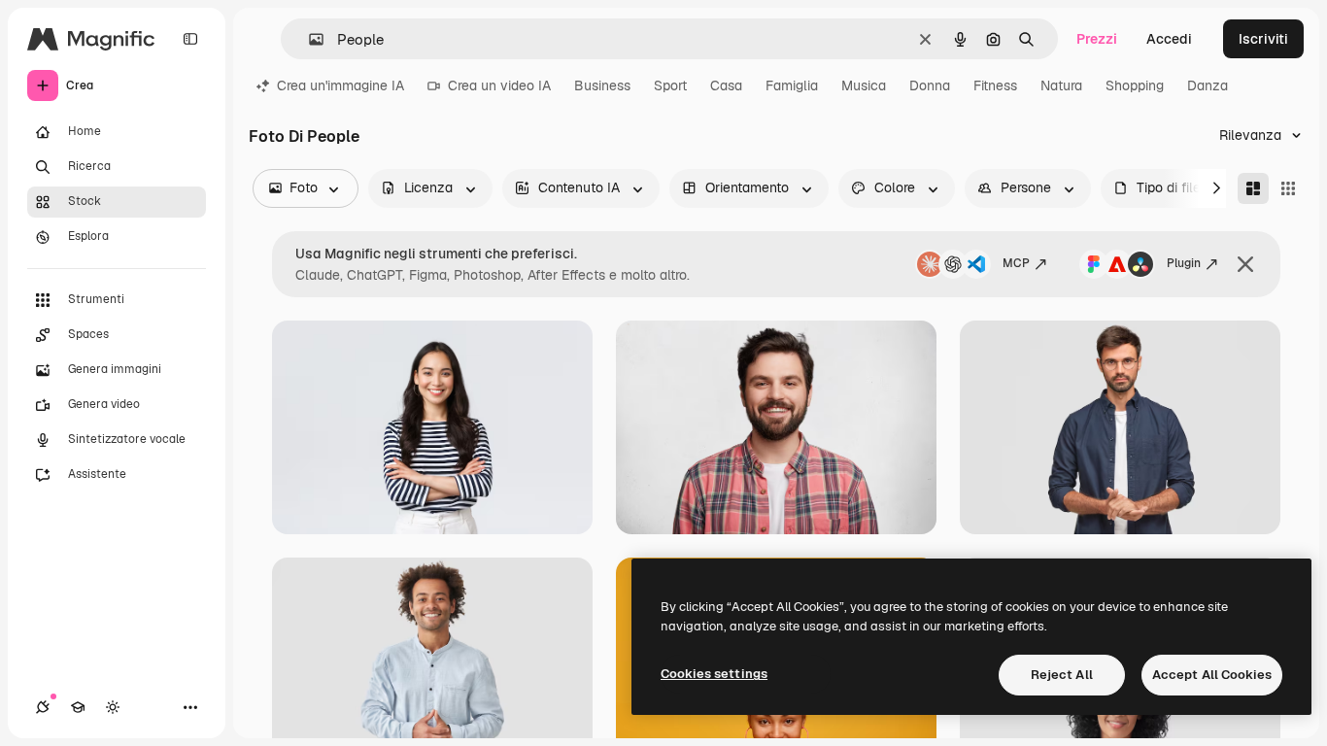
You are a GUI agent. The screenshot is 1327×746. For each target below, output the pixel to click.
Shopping (1135, 85)
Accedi (1169, 39)
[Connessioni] (42, 707)
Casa (726, 85)
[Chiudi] (1245, 264)
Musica (863, 85)
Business (602, 85)
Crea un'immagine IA (340, 85)
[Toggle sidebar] (190, 38)
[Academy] (77, 707)
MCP (1016, 263)
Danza (1207, 85)
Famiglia (792, 85)
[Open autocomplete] (308, 39)
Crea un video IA (499, 85)
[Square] (1288, 188)
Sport (670, 85)
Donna (929, 85)
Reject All (1062, 674)
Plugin (1184, 263)
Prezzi (1096, 39)
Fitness (995, 85)
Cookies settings (714, 673)
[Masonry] (1253, 188)
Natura (1061, 85)
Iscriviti (1263, 39)
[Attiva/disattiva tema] (112, 707)
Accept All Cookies (1212, 674)
